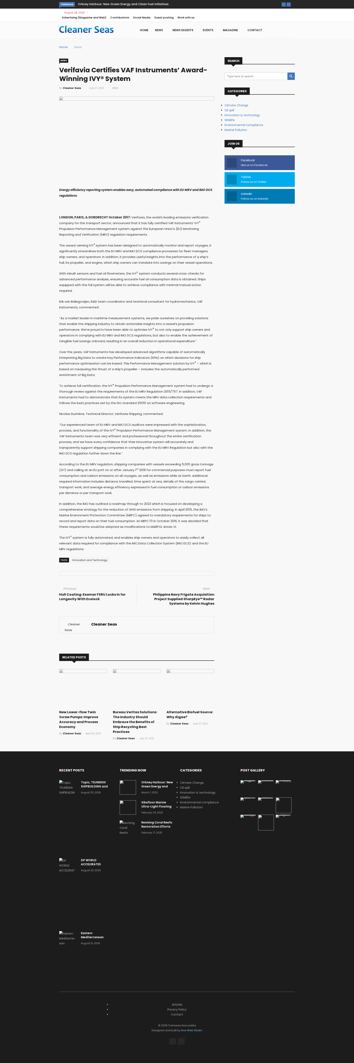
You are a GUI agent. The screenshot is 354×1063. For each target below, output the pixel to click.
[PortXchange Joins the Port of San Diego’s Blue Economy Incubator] (284, 815)
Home (144, 30)
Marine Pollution (236, 130)
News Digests (183, 30)
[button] (284, 4)
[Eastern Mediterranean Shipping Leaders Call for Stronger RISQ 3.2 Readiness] (68, 953)
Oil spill (229, 110)
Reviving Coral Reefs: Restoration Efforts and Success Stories (157, 826)
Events (208, 30)
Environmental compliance (244, 125)
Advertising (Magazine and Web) (84, 17)
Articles (177, 1005)
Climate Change (236, 105)
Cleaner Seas (72, 88)
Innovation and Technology (89, 560)
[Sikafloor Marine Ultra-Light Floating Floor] (129, 808)
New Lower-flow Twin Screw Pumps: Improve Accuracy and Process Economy (78, 719)
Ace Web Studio (191, 1030)
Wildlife (230, 120)
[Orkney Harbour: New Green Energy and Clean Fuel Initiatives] (129, 788)
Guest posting (164, 17)
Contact (254, 30)
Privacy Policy (177, 1009)
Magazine (231, 30)
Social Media (141, 17)
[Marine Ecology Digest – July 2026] (266, 829)
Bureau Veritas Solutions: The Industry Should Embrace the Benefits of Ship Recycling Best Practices (135, 722)
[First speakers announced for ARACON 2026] (248, 797)
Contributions (119, 17)
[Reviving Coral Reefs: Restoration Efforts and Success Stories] (129, 837)
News (159, 30)
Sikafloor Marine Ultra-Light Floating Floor (156, 806)
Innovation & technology (242, 115)
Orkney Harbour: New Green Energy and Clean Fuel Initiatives (123, 4)
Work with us (185, 17)
